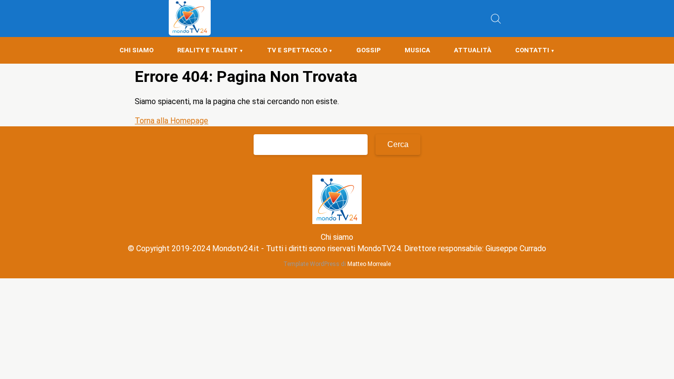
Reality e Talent (207, 50)
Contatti (532, 50)
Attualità (472, 50)
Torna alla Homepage (171, 120)
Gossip (368, 50)
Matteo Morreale (369, 264)
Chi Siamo (136, 50)
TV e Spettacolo (297, 50)
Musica (417, 50)
